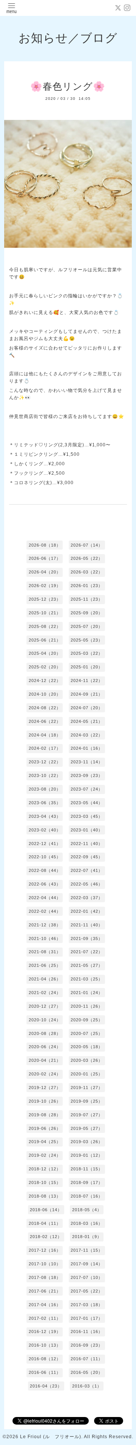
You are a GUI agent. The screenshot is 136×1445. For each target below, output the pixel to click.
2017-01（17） (87, 1318)
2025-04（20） (45, 653)
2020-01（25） (87, 1074)
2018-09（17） (87, 1182)
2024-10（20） (45, 694)
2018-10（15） (45, 1182)
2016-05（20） (87, 1372)
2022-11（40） (87, 843)
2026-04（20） (45, 572)
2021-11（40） (87, 925)
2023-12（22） (45, 762)
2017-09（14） (87, 1264)
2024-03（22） (87, 735)
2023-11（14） (87, 762)
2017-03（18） (87, 1304)
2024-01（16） (87, 748)
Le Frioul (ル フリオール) (50, 1436)
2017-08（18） (45, 1277)
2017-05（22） (87, 1291)
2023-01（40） (87, 830)
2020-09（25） (87, 1020)
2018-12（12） (45, 1169)
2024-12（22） (45, 680)
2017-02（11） (45, 1318)
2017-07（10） (87, 1277)
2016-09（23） (87, 1345)
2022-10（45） (45, 857)
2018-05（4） (87, 1209)
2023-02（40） (45, 830)
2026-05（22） (87, 558)
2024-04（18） (45, 735)
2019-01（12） (87, 1155)
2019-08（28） (45, 1114)
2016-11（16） (87, 1331)
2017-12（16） (45, 1250)
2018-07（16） (87, 1196)
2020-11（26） (87, 1006)
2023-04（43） (45, 816)
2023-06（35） (45, 802)
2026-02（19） (45, 585)
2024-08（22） (45, 707)
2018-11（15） (87, 1169)
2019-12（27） (45, 1087)
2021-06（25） (45, 965)
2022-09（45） (87, 857)
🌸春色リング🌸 (67, 86)
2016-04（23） (46, 1386)
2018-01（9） (87, 1236)
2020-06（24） (45, 1046)
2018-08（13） (45, 1196)
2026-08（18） (45, 545)
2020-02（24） (45, 1074)
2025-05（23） (87, 640)
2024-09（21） (87, 694)
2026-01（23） (87, 585)
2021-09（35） (87, 938)
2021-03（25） (87, 979)
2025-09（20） (87, 613)
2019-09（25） (87, 1101)
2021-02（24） (45, 992)
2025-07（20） (87, 626)
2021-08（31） (45, 951)
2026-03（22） (87, 572)
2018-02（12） (46, 1236)
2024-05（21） (87, 721)
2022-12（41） (45, 843)
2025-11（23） (87, 599)
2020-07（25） (87, 1033)
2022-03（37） (87, 897)
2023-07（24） (87, 789)
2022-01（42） (87, 911)
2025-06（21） (45, 640)
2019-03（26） (87, 1141)
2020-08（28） (45, 1033)
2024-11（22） (87, 680)
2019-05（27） (87, 1128)
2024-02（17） (45, 748)
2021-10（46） (45, 938)
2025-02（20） (45, 667)
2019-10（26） (45, 1101)
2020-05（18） (87, 1046)
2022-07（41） (87, 870)
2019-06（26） (45, 1128)
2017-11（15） (87, 1250)
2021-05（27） (87, 965)
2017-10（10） (45, 1264)
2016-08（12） (45, 1358)
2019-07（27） (87, 1114)
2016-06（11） (45, 1372)
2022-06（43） (45, 884)
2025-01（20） (87, 667)
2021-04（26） (45, 979)
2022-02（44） (45, 911)
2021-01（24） (87, 992)
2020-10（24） (45, 1020)
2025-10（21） (45, 613)
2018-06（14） (46, 1209)
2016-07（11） (87, 1358)
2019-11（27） (87, 1087)
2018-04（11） (45, 1223)
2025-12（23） (45, 599)
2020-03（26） (87, 1060)
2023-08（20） (45, 789)
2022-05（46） (87, 884)
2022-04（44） (45, 897)
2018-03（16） (87, 1223)
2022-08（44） (45, 870)
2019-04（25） (45, 1141)
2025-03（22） (87, 653)
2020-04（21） (45, 1060)
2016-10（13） (45, 1345)
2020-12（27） (45, 1006)
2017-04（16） (45, 1304)
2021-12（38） (45, 925)
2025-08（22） (45, 626)
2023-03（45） (87, 816)
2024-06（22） (45, 721)
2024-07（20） (87, 707)
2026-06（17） (45, 558)
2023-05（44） (87, 802)
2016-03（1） (87, 1386)
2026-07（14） (87, 545)
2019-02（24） (45, 1155)
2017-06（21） (45, 1291)
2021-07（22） (87, 951)
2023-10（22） (45, 775)
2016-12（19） (45, 1331)
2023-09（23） (87, 775)
